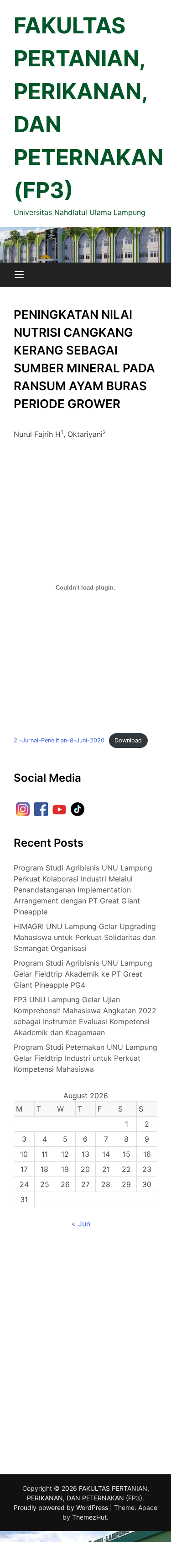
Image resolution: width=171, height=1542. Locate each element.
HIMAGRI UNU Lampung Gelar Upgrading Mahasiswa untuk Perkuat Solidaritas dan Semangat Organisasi (85, 937)
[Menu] (19, 275)
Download (128, 740)
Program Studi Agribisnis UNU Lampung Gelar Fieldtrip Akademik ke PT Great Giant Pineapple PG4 (83, 973)
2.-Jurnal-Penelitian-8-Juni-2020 (59, 740)
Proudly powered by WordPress (62, 1507)
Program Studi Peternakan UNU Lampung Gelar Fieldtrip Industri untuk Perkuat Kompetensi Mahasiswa (85, 1058)
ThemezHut (89, 1517)
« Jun (81, 1223)
